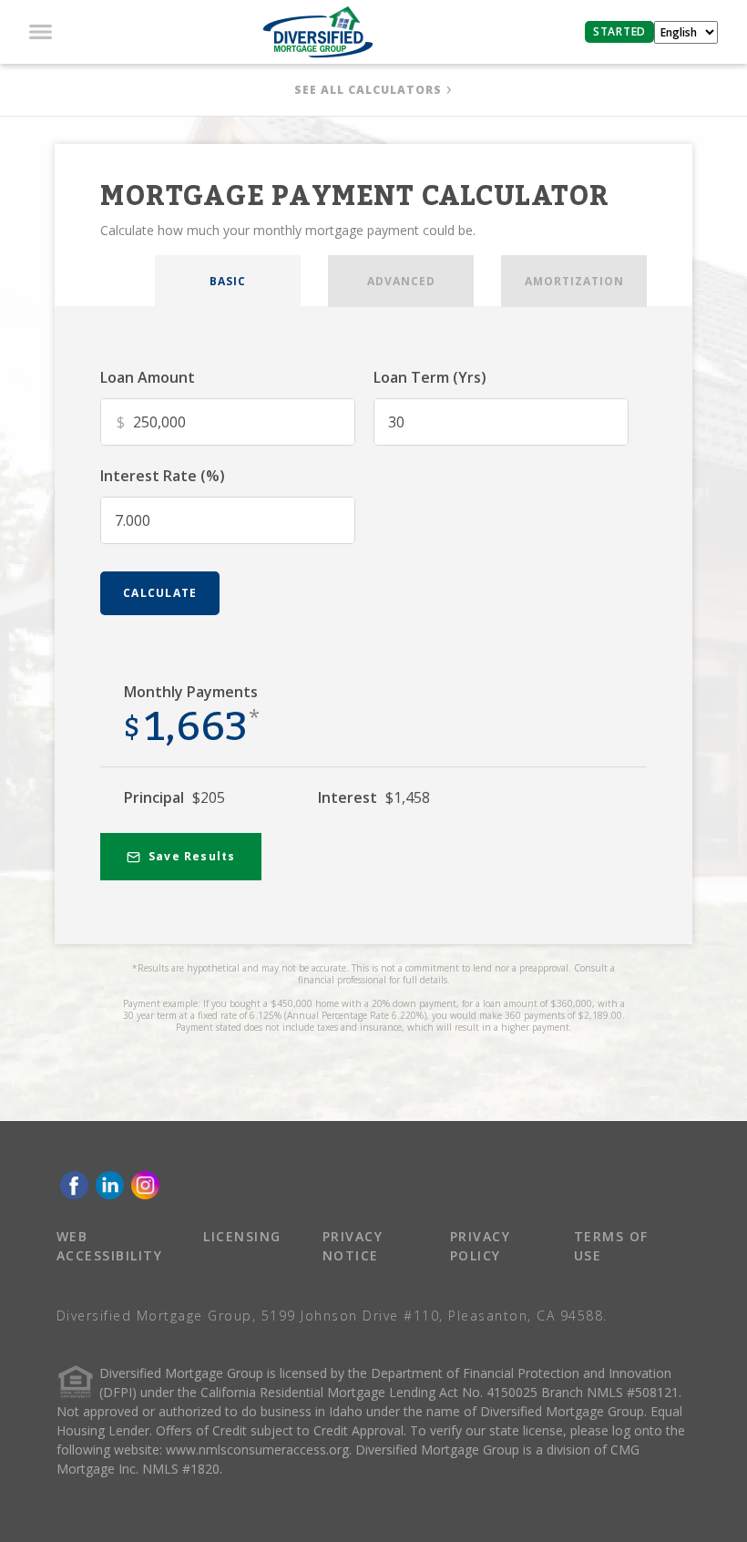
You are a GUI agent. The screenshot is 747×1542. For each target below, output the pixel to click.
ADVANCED (401, 281)
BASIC (228, 281)
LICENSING (242, 1236)
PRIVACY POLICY (480, 1246)
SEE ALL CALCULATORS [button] (368, 90)
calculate (160, 593)
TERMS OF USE (611, 1246)
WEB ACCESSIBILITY (109, 1246)
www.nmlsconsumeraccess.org (257, 1449)
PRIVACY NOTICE (353, 1246)
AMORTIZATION (574, 281)
